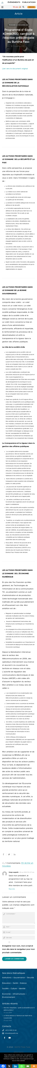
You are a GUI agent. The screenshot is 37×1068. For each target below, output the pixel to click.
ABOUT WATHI (18, 1052)
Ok (18, 1064)
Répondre (12, 889)
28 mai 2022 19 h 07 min (26, 872)
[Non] (35, 1060)
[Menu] (2, 7)
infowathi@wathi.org (11, 1033)
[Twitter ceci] (9, 854)
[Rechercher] (23, 7)
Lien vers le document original (15, 69)
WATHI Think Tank (22, 1047)
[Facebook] (4, 1037)
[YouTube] (9, 1037)
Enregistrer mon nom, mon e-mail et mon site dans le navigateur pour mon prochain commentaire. (18, 949)
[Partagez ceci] (4, 854)
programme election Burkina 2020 (18, 25)
